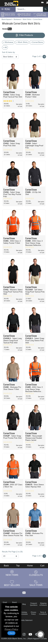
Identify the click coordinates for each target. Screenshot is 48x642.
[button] (34, 2)
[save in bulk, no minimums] (24, 14)
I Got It (11, 633)
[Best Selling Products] (12, 583)
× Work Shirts (22, 42)
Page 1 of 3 (37, 556)
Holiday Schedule (24, 613)
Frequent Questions (33, 604)
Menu (7, 9)
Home (30, 565)
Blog (24, 604)
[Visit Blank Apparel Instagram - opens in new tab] (24, 634)
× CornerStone (37, 42)
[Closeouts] (36, 573)
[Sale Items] (36, 583)
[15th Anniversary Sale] (8, 14)
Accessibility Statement (24, 620)
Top (18, 565)
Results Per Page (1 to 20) (12, 552)
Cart (42, 565)
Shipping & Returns (43, 604)
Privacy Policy (11, 629)
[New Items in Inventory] (12, 573)
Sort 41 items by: (8, 52)
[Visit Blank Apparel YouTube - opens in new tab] (30, 634)
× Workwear (8, 42)
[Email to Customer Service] (24, 592)
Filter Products (26, 35)
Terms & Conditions (43, 613)
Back (6, 565)
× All (5, 47)
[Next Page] (44, 56)
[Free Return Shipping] (40, 14)
